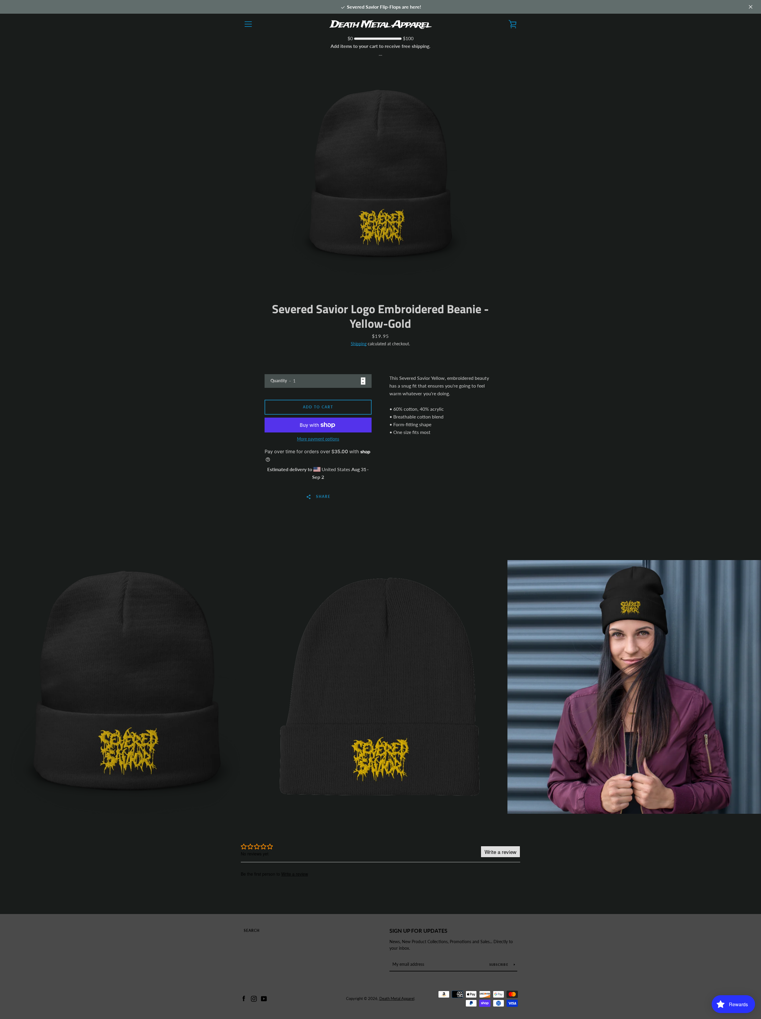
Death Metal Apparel (396, 998)
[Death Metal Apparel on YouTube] (264, 998)
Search (252, 930)
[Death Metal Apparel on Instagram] (254, 998)
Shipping (359, 343)
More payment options (318, 438)
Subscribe (499, 964)
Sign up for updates (418, 930)
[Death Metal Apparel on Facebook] (244, 998)
